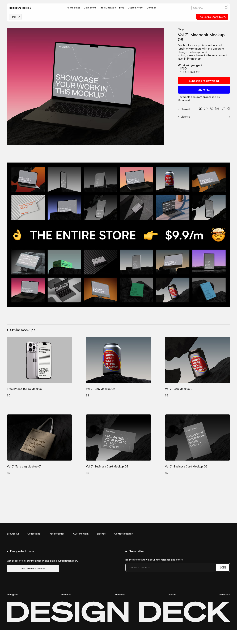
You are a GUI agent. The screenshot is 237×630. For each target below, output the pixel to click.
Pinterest (120, 594)
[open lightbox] (85, 86)
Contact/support (123, 533)
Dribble (172, 594)
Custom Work (135, 7)
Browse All (13, 533)
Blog (121, 7)
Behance (66, 594)
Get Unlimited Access (33, 568)
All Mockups (73, 7)
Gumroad (224, 594)
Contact (151, 7)
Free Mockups (108, 7)
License (101, 533)
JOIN (222, 567)
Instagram (12, 594)
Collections (90, 7)
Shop (181, 29)
